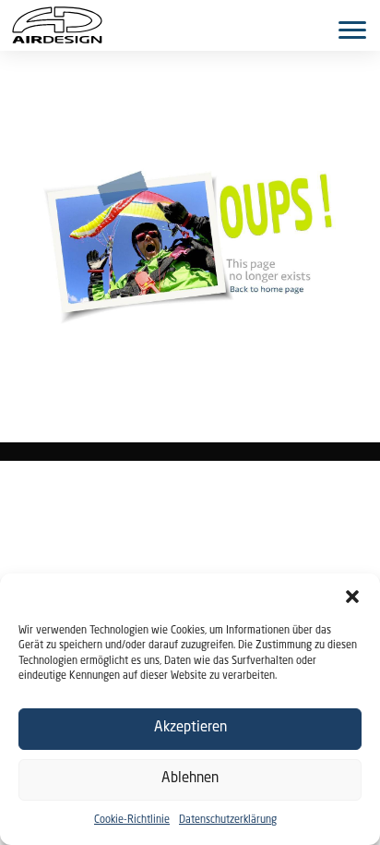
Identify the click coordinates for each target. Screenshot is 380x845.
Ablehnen (190, 779)
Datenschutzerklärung (228, 820)
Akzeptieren (190, 728)
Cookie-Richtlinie (132, 820)
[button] (352, 596)
